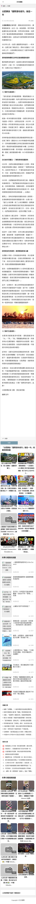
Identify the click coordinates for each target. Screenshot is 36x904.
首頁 (4, 6)
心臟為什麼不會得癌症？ (21, 606)
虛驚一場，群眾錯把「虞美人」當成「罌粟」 (19, 771)
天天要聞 (19, 2)
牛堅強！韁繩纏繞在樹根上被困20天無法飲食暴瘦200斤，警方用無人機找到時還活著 (23, 679)
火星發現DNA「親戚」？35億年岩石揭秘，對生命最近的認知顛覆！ (23, 652)
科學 (8, 6)
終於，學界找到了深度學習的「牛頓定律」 (16, 729)
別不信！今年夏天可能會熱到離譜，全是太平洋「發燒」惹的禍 (23, 593)
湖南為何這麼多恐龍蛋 (12, 754)
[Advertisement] (18, 416)
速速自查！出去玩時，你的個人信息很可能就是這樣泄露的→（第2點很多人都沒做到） (23, 623)
